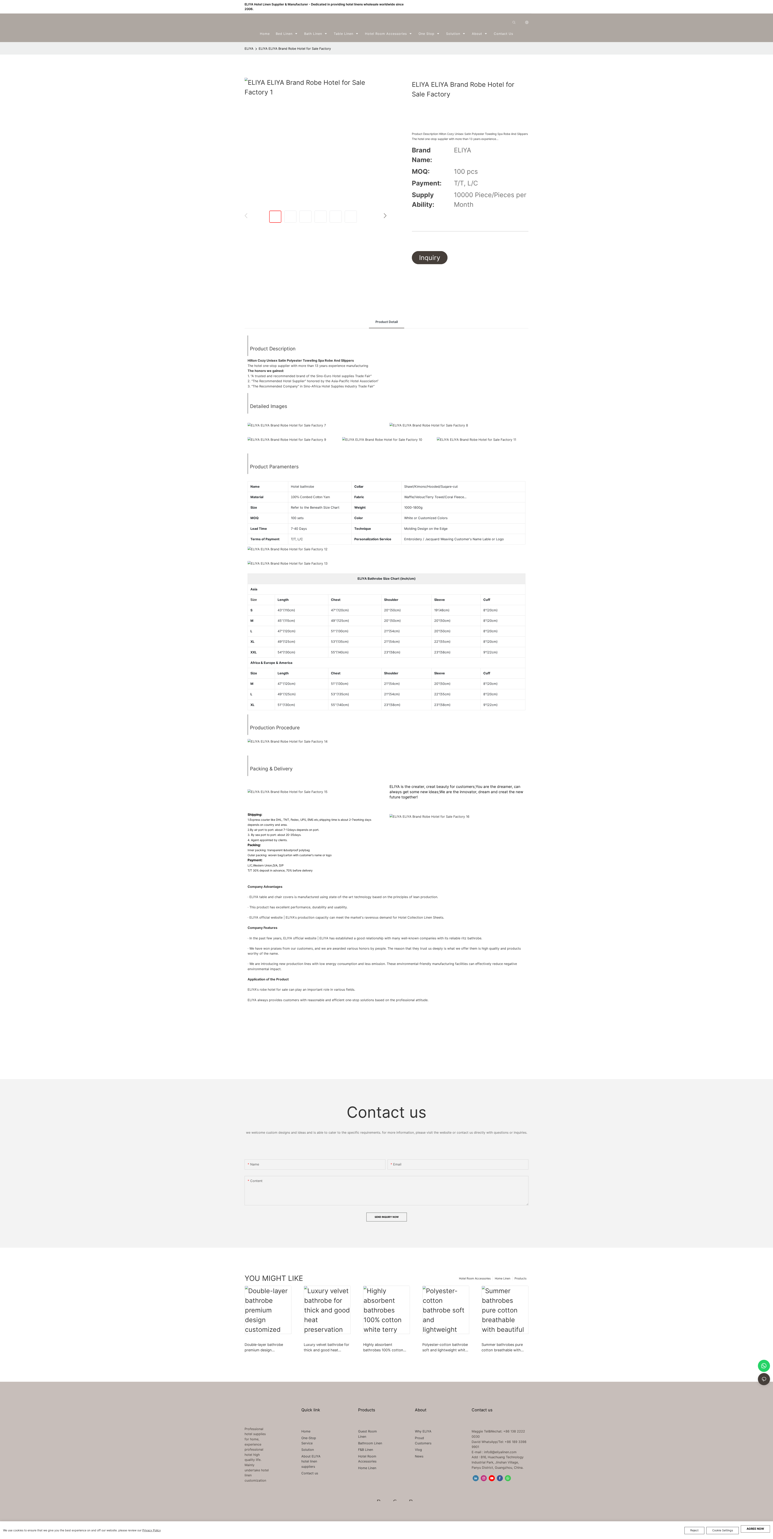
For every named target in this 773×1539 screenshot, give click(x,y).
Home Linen (502, 1278)
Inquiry (429, 258)
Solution (307, 1450)
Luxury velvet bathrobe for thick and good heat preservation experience (326, 1347)
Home (305, 1431)
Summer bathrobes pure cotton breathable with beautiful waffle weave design (502, 1347)
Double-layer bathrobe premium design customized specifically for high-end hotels (267, 1347)
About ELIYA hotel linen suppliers (310, 1461)
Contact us (309, 1473)
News (419, 1456)
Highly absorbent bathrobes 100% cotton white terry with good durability (383, 1347)
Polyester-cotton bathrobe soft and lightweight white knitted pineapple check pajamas (445, 1347)
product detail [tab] (386, 322)
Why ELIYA (423, 1431)
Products (520, 1278)
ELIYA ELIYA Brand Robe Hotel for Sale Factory (295, 49)
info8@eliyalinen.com (500, 1452)
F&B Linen (365, 1450)
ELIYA (249, 49)
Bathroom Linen (370, 1443)
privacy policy (151, 1530)
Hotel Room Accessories (475, 1278)
